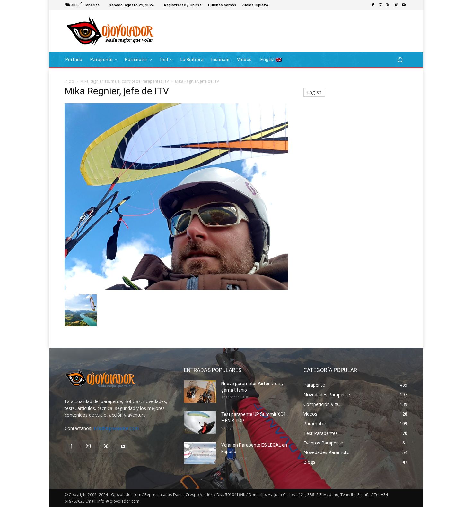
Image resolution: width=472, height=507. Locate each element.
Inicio (69, 81)
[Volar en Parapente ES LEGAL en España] (200, 453)
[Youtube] (403, 5)
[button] (399, 59)
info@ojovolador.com (116, 428)
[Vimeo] (396, 5)
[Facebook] (373, 5)
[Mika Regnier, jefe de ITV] (176, 288)
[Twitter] (388, 5)
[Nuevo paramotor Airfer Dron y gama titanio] (200, 391)
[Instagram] (380, 5)
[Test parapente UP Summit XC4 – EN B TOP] (200, 422)
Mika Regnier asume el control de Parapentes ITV (124, 81)
